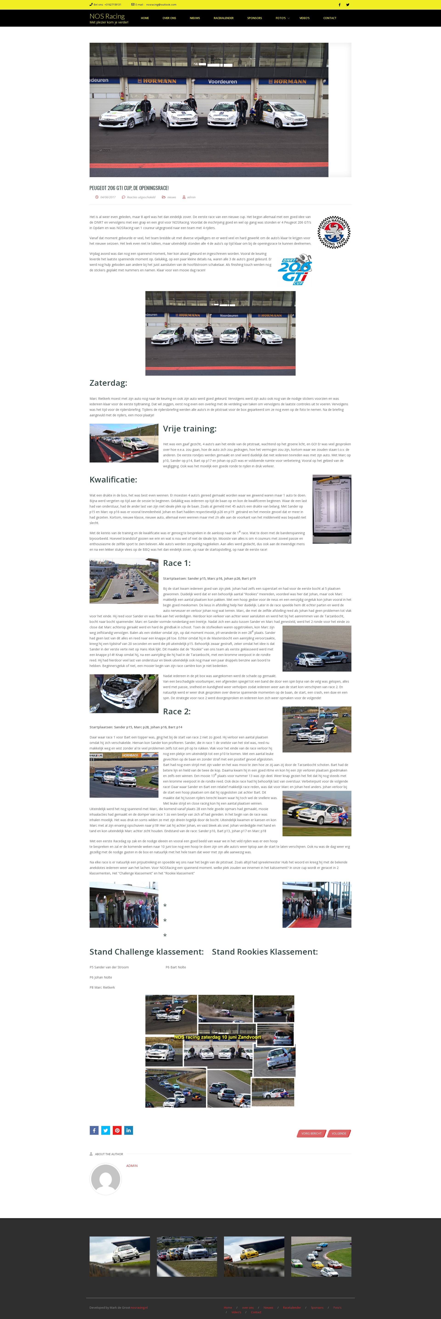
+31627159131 (113, 4)
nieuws (171, 197)
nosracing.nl (139, 1307)
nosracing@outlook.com (161, 4)
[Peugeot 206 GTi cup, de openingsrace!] (220, 110)
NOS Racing (107, 16)
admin (132, 1165)
